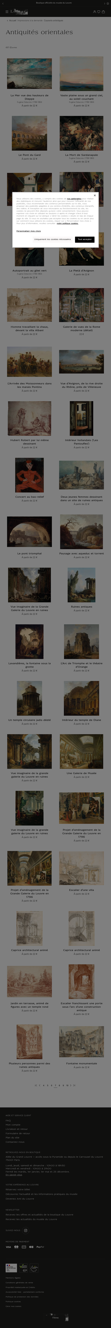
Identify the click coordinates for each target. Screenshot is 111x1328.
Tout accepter (85, 239)
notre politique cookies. (67, 223)
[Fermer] (95, 195)
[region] (55, 220)
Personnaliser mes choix (28, 231)
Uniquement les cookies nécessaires (52, 239)
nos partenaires (74, 199)
